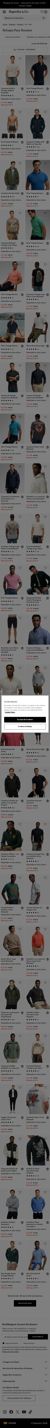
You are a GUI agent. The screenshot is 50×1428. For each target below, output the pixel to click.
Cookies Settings (25, 726)
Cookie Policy (10, 712)
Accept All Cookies (25, 720)
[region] (25, 714)
